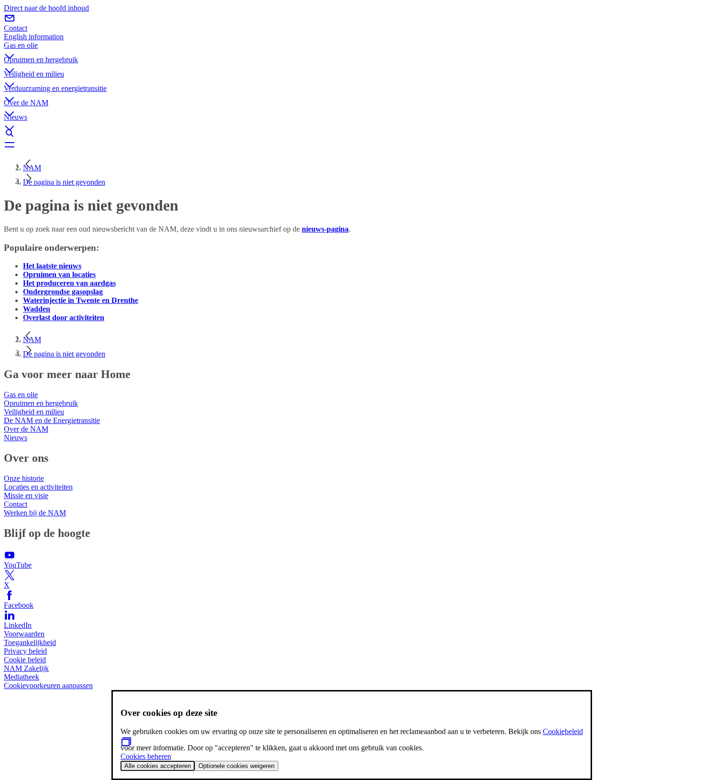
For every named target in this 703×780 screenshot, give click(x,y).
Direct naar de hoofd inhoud (46, 8)
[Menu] (351, 144)
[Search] (351, 133)
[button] (351, 48)
